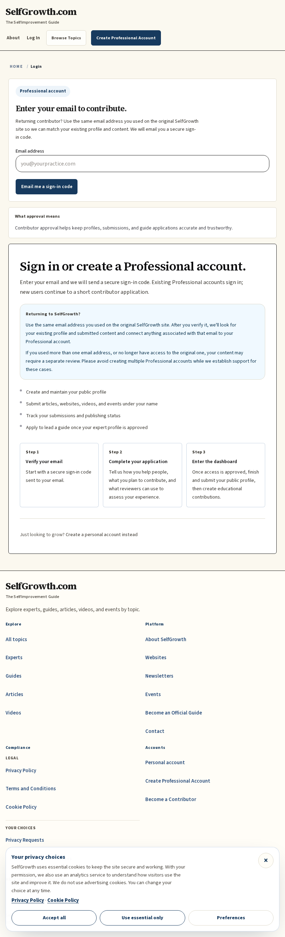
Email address (30, 151)
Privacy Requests (25, 840)
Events (153, 694)
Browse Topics (66, 38)
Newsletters (159, 676)
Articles (14, 694)
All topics (16, 639)
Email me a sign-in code (46, 187)
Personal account (165, 762)
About (13, 37)
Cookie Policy (21, 807)
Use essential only (142, 917)
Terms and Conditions (31, 788)
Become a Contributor (170, 799)
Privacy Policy (21, 770)
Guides (14, 676)
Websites (155, 657)
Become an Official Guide (173, 713)
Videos (13, 713)
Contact (154, 731)
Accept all (54, 917)
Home (16, 67)
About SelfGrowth (165, 639)
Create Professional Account (177, 781)
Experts (14, 657)
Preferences (231, 917)
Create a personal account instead (102, 534)
